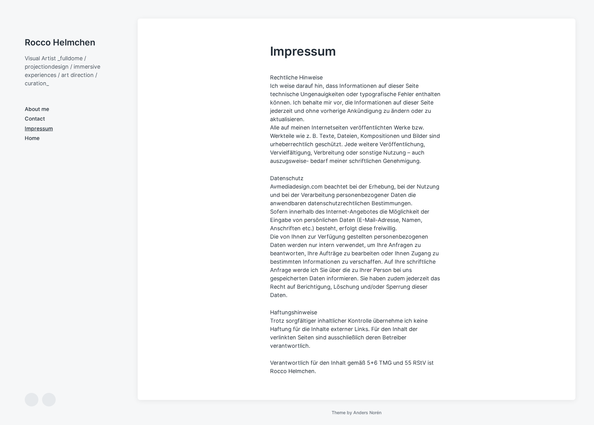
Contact (35, 119)
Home (32, 138)
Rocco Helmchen (60, 42)
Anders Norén (367, 412)
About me (37, 109)
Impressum (39, 128)
